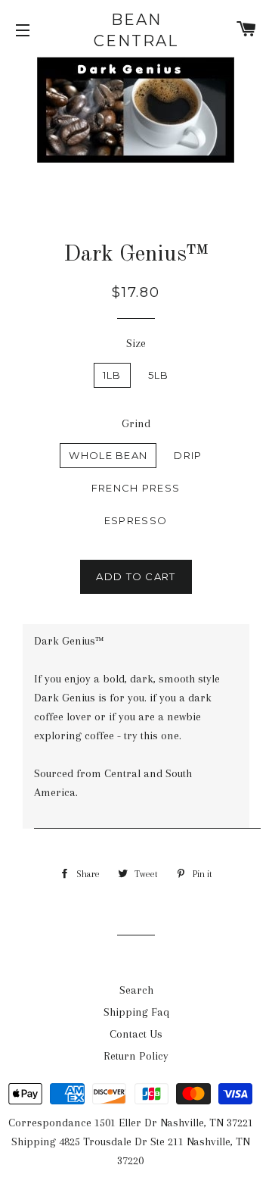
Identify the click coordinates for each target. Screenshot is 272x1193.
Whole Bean (108, 455)
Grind (136, 423)
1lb (112, 375)
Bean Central (136, 30)
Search (136, 990)
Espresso (135, 520)
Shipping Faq (136, 1012)
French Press (136, 488)
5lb (158, 375)
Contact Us (136, 1034)
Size (136, 343)
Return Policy (136, 1056)
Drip (188, 455)
